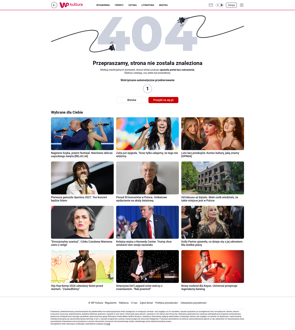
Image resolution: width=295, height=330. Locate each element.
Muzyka (163, 5)
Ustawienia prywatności (192, 302)
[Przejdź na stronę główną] (54, 7)
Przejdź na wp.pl (163, 100)
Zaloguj (231, 5)
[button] (219, 5)
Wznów (131, 100)
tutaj (108, 324)
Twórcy (119, 5)
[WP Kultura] (78, 5)
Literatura (148, 5)
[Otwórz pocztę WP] (210, 5)
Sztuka (132, 5)
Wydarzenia (103, 5)
